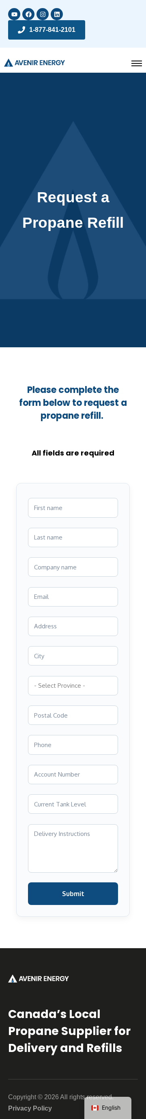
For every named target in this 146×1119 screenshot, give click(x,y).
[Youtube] (14, 14)
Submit (73, 894)
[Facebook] (28, 14)
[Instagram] (42, 14)
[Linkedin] (57, 14)
